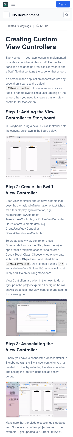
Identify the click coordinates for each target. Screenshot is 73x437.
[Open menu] (6, 15)
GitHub (44, 26)
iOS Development (25, 15)
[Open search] (66, 15)
